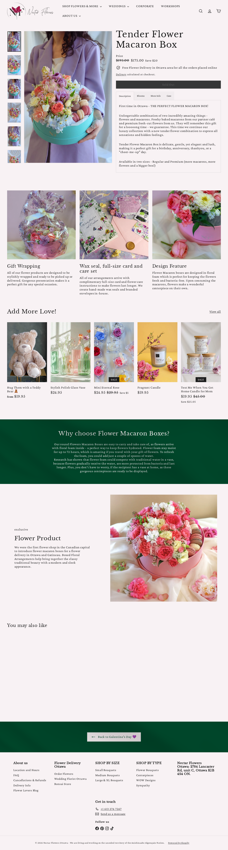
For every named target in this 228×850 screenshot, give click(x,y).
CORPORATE (145, 6)
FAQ (16, 775)
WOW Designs (146, 780)
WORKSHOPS (170, 6)
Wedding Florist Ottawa (70, 778)
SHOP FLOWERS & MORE (80, 6)
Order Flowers (63, 773)
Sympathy (143, 785)
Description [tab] (125, 96)
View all (215, 311)
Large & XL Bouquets (109, 780)
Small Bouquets (105, 770)
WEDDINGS (117, 6)
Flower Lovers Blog (25, 790)
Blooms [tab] (141, 95)
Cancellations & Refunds (29, 780)
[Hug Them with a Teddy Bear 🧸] (27, 362)
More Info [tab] (156, 95)
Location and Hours (26, 770)
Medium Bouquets (107, 775)
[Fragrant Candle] (157, 360)
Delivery (121, 74)
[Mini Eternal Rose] (114, 360)
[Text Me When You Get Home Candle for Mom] (201, 364)
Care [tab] (169, 95)
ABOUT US (70, 15)
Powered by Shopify (178, 842)
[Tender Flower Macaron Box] (23, 672)
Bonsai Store (62, 784)
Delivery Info (22, 785)
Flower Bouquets (147, 770)
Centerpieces (145, 775)
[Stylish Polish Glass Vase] (70, 360)
